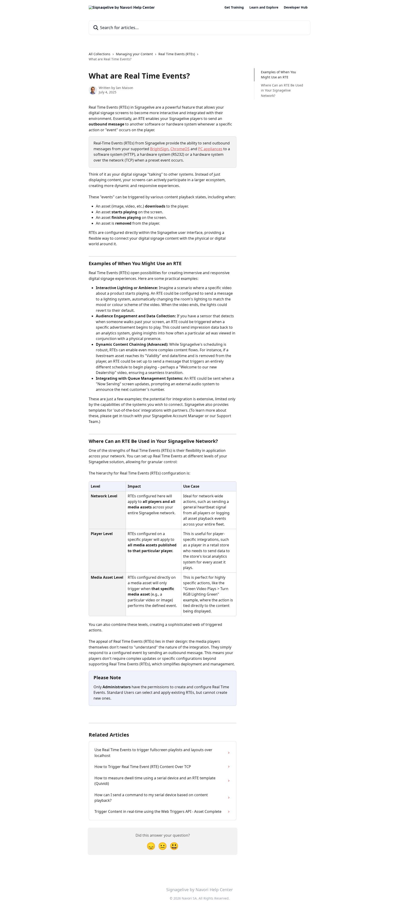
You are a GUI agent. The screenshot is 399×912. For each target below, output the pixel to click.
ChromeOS (180, 148)
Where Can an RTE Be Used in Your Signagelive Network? (282, 90)
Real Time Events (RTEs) (176, 54)
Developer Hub (296, 7)
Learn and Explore (263, 7)
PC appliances (210, 148)
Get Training (234, 7)
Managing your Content (134, 54)
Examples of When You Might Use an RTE (278, 74)
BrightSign (159, 148)
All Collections (99, 54)
